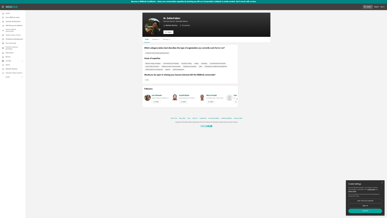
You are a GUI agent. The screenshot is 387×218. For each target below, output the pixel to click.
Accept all (365, 211)
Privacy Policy (182, 118)
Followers (155, 39)
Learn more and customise (365, 201)
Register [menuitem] (376, 7)
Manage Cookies (238, 118)
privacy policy (352, 191)
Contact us (194, 118)
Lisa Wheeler (157, 95)
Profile (147, 39)
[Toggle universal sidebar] (3, 7)
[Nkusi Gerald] (202, 97)
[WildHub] (206, 126)
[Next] (237, 99)
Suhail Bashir (184, 95)
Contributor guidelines (226, 118)
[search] (368, 7)
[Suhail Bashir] (175, 97)
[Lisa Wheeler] (147, 97)
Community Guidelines (213, 118)
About (188, 118)
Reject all (365, 205)
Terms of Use (174, 118)
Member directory (171, 25)
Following (166, 39)
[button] (168, 32)
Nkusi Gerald (211, 95)
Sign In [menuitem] (382, 7)
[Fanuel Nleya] (229, 97)
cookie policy (371, 189)
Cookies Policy (202, 118)
